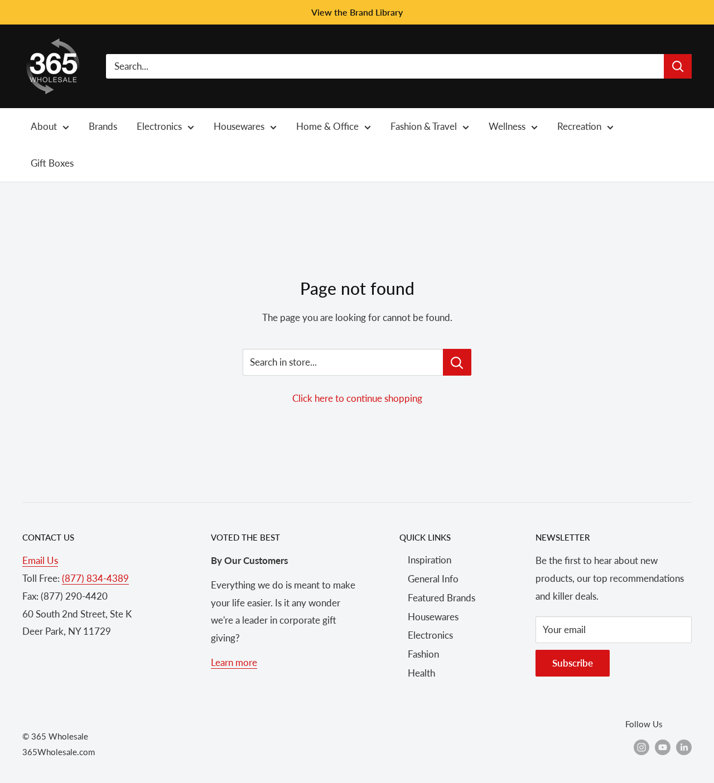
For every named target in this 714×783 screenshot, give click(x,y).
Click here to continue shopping (357, 398)
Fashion (423, 654)
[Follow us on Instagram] (641, 746)
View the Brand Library (357, 12)
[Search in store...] (457, 362)
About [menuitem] (44, 126)
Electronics (430, 635)
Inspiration (429, 560)
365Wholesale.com (58, 752)
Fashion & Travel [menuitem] (423, 126)
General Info (433, 579)
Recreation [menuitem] (579, 126)
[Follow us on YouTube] (662, 746)
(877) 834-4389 (95, 578)
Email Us (40, 560)
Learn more (234, 662)
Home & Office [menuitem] (327, 126)
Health (421, 673)
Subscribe (572, 663)
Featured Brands (441, 598)
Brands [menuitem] (103, 126)
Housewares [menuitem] (239, 126)
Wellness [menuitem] (507, 126)
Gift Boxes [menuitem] (52, 163)
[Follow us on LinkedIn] (684, 746)
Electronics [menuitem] (159, 126)
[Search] (678, 66)
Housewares (433, 616)
